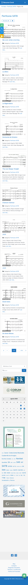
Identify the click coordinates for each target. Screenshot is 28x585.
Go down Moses (8, 333)
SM (23, 466)
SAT (22, 462)
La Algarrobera (7, 103)
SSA (5, 473)
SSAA (8, 473)
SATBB (10, 466)
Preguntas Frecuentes (14, 567)
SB (20, 466)
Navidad (19, 459)
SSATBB (3, 475)
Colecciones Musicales (16, 453)
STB (17, 475)
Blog (14, 564)
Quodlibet (4, 462)
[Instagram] (15, 555)
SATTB (14, 466)
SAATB (14, 462)
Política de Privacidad (14, 571)
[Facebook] (12, 555)
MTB (14, 458)
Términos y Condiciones (14, 569)
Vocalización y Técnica (8, 480)
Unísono (12, 478)
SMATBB (20, 470)
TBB (21, 475)
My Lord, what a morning (10, 40)
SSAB (17, 472)
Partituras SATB (11, 6)
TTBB (3, 478)
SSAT (20, 472)
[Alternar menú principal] (25, 2)
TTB (24, 475)
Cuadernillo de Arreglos (9, 455)
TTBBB (7, 478)
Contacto (14, 565)
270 (22, 350)
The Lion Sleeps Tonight (10, 169)
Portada (3, 6)
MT (12, 458)
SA (9, 462)
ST (14, 475)
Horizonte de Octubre (9, 137)
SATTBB (18, 466)
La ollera (5, 72)
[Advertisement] (14, 535)
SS (2, 472)
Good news (6, 302)
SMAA (7, 470)
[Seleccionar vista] (12, 21)
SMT (24, 470)
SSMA (11, 475)
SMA (4, 470)
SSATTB (8, 475)
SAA (11, 462)
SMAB (11, 470)
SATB (4, 466)
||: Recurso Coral (7, 2)
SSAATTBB (13, 472)
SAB (18, 462)
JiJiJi (4, 234)
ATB (2, 453)
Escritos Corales (6, 458)
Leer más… (13, 81)
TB (19, 475)
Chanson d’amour (8, 202)
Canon (6, 453)
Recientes (5, 20)
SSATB (24, 473)
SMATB (15, 470)
